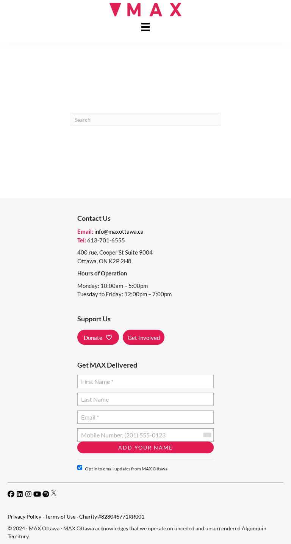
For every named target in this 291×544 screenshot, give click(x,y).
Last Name (94, 396)
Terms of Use (60, 516)
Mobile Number (100, 431)
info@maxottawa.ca (119, 231)
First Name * (96, 378)
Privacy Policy (24, 516)
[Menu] (145, 26)
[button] (98, 337)
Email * (90, 414)
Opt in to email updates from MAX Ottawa (126, 469)
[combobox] (206, 435)
